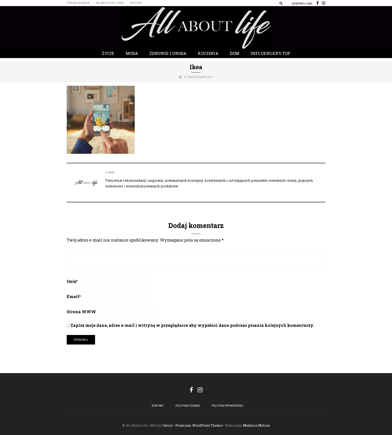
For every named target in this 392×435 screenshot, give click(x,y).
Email (74, 296)
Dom (234, 53)
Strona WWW (81, 311)
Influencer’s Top (270, 53)
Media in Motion (256, 425)
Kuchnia (208, 53)
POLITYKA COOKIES (188, 405)
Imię (72, 281)
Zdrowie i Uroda (167, 53)
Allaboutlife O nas (109, 3)
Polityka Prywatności (227, 405)
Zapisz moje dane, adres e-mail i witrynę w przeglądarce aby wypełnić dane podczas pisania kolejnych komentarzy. (192, 325)
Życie (108, 53)
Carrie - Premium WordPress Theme (192, 425)
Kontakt (136, 3)
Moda (132, 53)
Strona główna (78, 3)
